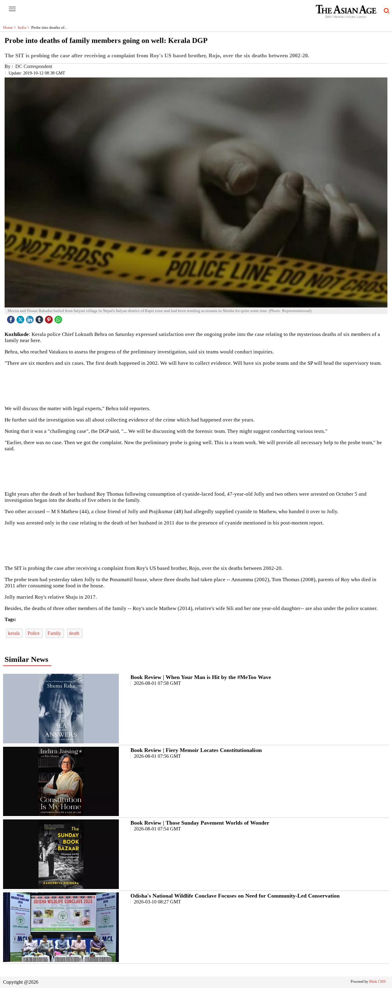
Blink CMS (377, 981)
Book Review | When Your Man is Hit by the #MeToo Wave (200, 677)
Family (54, 633)
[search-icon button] (385, 11)
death (75, 633)
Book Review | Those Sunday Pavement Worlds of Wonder (199, 823)
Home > (10, 27)
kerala (14, 633)
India (24, 27)
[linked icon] (31, 318)
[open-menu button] (12, 9)
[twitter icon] (21, 318)
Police (34, 633)
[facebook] (12, 318)
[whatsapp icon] (59, 318)
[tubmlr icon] (40, 318)
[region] (196, 385)
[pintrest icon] (50, 318)
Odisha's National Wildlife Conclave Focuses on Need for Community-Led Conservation (235, 896)
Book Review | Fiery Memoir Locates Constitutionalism (196, 750)
